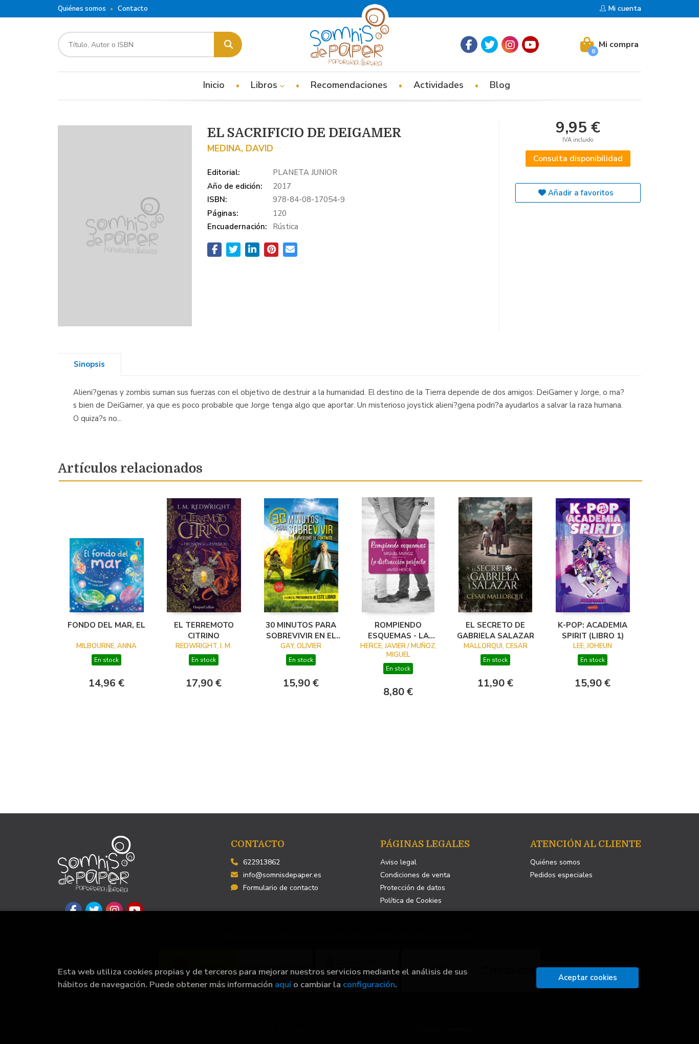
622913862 (261, 862)
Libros (265, 85)
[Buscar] (228, 44)
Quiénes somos (82, 8)
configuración (369, 984)
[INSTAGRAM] (509, 44)
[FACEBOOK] (469, 44)
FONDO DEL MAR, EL (106, 625)
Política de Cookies (411, 900)
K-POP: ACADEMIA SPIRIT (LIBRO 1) (592, 630)
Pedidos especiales (561, 875)
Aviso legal (398, 862)
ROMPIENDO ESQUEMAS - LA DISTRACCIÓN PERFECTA (398, 630)
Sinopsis (89, 364)
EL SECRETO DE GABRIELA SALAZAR (495, 630)
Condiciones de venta (415, 875)
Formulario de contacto (280, 888)
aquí (283, 984)
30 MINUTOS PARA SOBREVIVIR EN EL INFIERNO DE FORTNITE (301, 630)
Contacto (133, 8)
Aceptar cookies (587, 977)
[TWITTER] (489, 44)
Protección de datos (412, 888)
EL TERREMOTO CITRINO (204, 630)
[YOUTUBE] (530, 44)
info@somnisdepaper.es (282, 875)
